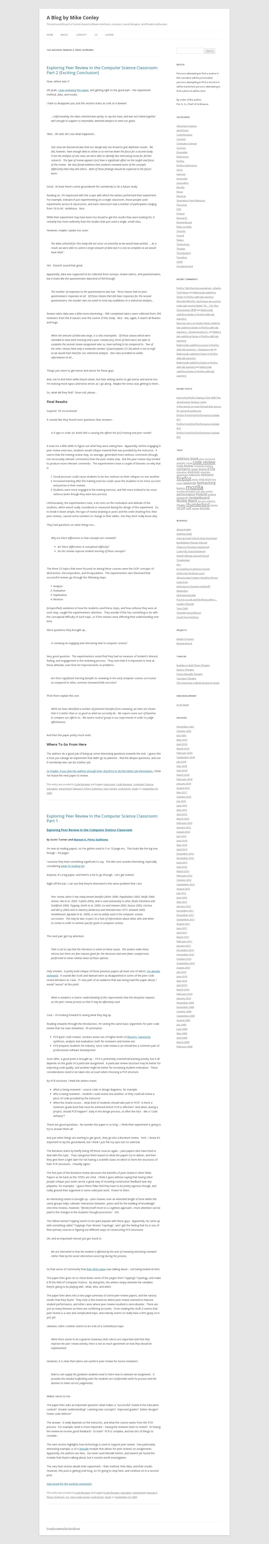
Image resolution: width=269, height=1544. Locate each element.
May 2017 (182, 792)
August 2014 (183, 831)
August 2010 (183, 967)
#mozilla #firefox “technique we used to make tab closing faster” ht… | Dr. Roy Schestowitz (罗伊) (199, 306)
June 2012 (182, 897)
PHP (179, 209)
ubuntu (214, 505)
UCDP (180, 261)
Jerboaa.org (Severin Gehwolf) (193, 586)
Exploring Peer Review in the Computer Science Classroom (89, 830)
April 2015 (182, 814)
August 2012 (183, 888)
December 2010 (185, 950)
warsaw (195, 508)
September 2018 (186, 757)
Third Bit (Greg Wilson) (189, 612)
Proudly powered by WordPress (63, 1528)
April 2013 (182, 866)
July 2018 (181, 761)
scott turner (124, 788)
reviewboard (199, 497)
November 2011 (185, 915)
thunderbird (198, 504)
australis (181, 463)
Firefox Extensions (187, 165)
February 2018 (184, 779)
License (109, 34)
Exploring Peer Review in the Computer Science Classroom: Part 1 (102, 818)
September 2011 (186, 919)
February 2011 (184, 941)
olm (198, 491)
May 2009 (182, 1033)
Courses (181, 148)
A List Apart (183, 704)
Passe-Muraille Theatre (190, 674)
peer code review (80, 1497)
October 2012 (184, 880)
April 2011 (182, 932)
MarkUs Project (185, 639)
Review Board (184, 222)
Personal (182, 204)
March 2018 (183, 774)
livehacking (206, 482)
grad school (205, 479)
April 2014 (182, 849)
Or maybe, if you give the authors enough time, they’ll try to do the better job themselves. (100, 771)
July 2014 (181, 836)
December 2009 (185, 1002)
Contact (81, 34)
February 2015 (184, 823)
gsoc (214, 479)
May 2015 (182, 810)
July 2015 (181, 801)
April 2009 (182, 1037)
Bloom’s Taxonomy (138, 1037)
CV (96, 34)
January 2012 (184, 906)
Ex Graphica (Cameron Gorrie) (193, 569)
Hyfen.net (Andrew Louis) (190, 573)
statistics (210, 501)
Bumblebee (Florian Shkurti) (192, 542)
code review (204, 462)
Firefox (180, 161)
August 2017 (183, 788)
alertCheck (182, 130)
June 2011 (182, 928)
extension (194, 474)
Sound (180, 235)
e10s (211, 468)
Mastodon (182, 590)
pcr (67, 1497)
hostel (179, 483)
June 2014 (182, 840)
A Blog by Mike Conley (73, 17)
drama (203, 469)
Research (182, 218)
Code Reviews (82, 784)
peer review (110, 788)
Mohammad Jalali (186, 595)
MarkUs (181, 488)
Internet (181, 174)
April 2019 (182, 744)
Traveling (182, 257)
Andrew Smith (184, 533)
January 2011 (184, 945)
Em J (179, 564)
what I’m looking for (73, 866)
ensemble (205, 472)
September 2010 (186, 963)
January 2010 (184, 998)
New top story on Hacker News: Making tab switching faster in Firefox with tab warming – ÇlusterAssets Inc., (198, 328)
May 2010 (182, 980)
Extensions (183, 156)
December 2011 (185, 910)
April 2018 (182, 770)
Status (180, 240)
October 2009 (184, 1011)
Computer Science (143, 784)
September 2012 (186, 884)
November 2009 (185, 1007)
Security (181, 231)
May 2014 (182, 845)
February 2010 (184, 994)
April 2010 (182, 985)
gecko (195, 479)
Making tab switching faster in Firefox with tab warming (195, 314)
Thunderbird (183, 253)
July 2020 (181, 735)
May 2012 (182, 902)
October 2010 (184, 959)
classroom (109, 784)
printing (212, 494)
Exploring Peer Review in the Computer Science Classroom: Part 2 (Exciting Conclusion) (102, 70)
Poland (180, 213)
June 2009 (182, 1029)
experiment (65, 788)
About (64, 34)
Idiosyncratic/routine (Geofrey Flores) (197, 577)
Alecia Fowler (184, 529)
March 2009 (183, 1042)
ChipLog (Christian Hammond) (193, 547)
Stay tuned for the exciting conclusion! (69, 1484)
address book (187, 458)
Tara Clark (182, 608)
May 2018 (182, 766)
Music (180, 191)
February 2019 (184, 753)
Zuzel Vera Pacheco (188, 617)
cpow (194, 469)
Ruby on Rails (184, 226)
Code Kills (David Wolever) (191, 551)
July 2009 (181, 1024)
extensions (207, 474)
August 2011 (183, 923)
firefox (184, 478)
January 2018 (184, 783)
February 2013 (184, 875)
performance (186, 494)
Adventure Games (187, 126)
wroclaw (205, 508)
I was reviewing (67, 90)
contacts (183, 469)
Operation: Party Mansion (191, 200)
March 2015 (183, 818)
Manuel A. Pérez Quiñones (87, 788)
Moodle (84, 1449)
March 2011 (183, 937)
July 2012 (181, 893)
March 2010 (183, 989)
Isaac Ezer (182, 582)
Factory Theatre (185, 669)
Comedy (181, 139)
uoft (188, 508)
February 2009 (184, 1046)
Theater (181, 248)
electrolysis (194, 472)
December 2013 (185, 853)
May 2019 (182, 739)
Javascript (182, 178)
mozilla (194, 487)
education (52, 788)
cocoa (189, 463)
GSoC (180, 169)
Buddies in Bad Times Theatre (193, 665)
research (182, 498)
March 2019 (183, 748)
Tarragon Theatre (186, 678)
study (135, 788)
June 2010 (182, 976)
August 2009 (183, 1020)
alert (201, 459)
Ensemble (182, 152)
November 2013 (185, 858)
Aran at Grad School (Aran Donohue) (197, 538)
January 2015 (184, 827)
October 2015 (184, 796)
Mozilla (180, 187)
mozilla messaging (186, 491)
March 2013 (183, 871)
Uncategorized (185, 266)
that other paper (96, 1269)
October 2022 (184, 731)
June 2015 (182, 805)
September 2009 (186, 1015)
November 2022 (185, 726)
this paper (83, 90)
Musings (181, 196)
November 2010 (185, 954)
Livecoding (182, 183)
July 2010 (181, 972)
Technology (183, 244)
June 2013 (182, 862)
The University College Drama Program (198, 682)
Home (50, 34)
